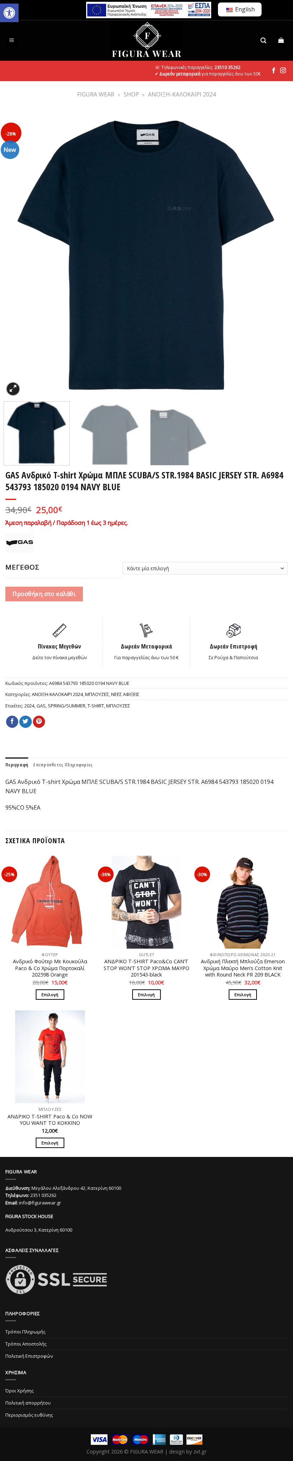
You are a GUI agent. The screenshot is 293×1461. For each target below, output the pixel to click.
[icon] (274, 71)
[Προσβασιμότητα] (9, 13)
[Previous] (18, 254)
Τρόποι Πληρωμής (25, 1331)
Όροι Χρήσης (19, 1390)
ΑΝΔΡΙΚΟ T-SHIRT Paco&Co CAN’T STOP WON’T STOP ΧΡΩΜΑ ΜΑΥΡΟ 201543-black (146, 968)
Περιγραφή (16, 764)
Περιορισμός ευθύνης (29, 1415)
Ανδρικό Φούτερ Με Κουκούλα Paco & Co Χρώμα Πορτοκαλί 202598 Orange (50, 968)
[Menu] (12, 40)
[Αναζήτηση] (263, 40)
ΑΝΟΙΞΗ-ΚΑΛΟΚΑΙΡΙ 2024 (182, 94)
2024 (29, 705)
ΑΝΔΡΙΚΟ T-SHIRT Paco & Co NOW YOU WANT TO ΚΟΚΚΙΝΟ (50, 1120)
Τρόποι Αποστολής (25, 1344)
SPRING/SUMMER (66, 705)
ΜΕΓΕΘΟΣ (22, 567)
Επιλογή (49, 994)
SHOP (131, 94)
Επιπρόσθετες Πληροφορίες (63, 764)
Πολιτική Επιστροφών (29, 1356)
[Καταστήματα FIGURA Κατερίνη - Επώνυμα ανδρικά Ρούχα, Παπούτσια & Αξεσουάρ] (146, 40)
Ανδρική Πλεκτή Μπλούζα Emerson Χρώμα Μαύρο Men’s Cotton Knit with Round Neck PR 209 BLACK (243, 968)
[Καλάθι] (281, 40)
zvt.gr (200, 1451)
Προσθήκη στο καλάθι (44, 594)
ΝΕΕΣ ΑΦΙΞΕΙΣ (125, 694)
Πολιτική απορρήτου (28, 1403)
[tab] (16, 764)
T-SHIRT (96, 705)
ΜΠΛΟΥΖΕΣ (97, 694)
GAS (41, 705)
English (244, 9)
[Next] (274, 254)
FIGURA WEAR (95, 94)
